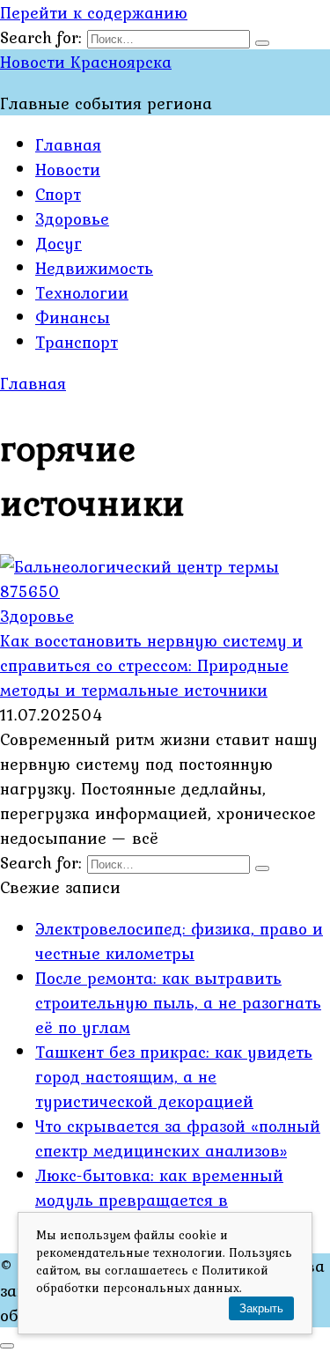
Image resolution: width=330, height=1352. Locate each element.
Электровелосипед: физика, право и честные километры (179, 940)
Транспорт (76, 341)
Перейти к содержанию (93, 12)
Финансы (72, 317)
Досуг (58, 243)
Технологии (81, 292)
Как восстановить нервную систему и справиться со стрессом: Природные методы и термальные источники (151, 665)
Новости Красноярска (86, 61)
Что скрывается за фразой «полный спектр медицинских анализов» (177, 1138)
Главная (68, 144)
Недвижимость (94, 267)
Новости (67, 169)
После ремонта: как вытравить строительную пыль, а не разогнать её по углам (178, 1002)
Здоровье (72, 218)
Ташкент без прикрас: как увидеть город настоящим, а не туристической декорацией (173, 1076)
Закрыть (261, 1308)
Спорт (58, 193)
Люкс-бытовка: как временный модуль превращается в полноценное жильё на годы (159, 1200)
